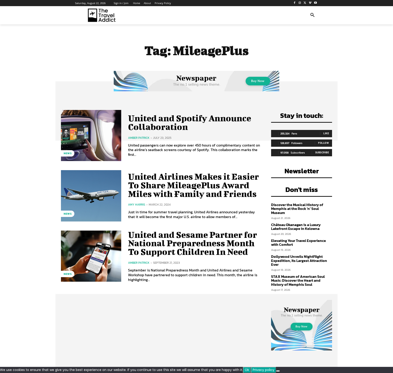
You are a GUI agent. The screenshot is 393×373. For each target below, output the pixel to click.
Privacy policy (263, 370)
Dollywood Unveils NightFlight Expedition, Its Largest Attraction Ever (299, 260)
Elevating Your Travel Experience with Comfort (298, 242)
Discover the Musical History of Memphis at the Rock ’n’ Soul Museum (297, 208)
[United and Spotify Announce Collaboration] (91, 135)
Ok (247, 370)
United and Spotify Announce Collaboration (189, 122)
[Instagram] (299, 3)
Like (326, 133)
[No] (278, 371)
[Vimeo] (310, 3)
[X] (305, 3)
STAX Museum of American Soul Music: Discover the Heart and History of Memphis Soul (298, 280)
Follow (323, 143)
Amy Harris (136, 204)
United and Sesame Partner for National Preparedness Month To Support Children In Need (192, 243)
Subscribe (322, 152)
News (68, 153)
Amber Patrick (138, 138)
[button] (312, 15)
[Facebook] (294, 3)
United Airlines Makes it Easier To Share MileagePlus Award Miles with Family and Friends (193, 185)
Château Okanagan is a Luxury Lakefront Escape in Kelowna (296, 226)
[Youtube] (315, 3)
